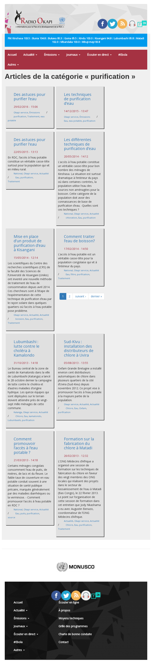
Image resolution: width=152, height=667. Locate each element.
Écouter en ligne (69, 602)
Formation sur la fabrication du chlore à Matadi (79, 443)
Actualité (29, 54)
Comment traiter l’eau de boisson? (79, 239)
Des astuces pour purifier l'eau (29, 142)
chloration (71, 217)
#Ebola (122, 54)
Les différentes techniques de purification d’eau (80, 144)
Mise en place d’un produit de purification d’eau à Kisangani (29, 243)
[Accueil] (41, 19)
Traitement (33, 116)
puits (23, 513)
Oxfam (82, 408)
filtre (73, 274)
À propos (64, 610)
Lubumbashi (14, 420)
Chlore (19, 416)
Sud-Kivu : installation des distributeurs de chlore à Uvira (78, 348)
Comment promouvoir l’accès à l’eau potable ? (26, 445)
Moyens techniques (71, 618)
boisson (19, 318)
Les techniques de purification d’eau (77, 99)
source (11, 517)
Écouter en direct (98, 54)
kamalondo (35, 416)
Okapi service (21, 112)
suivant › (80, 296)
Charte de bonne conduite (75, 634)
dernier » (96, 296)
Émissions (51, 54)
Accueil (12, 54)
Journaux (72, 54)
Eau (66, 120)
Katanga (18, 412)
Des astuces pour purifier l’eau (29, 97)
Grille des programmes (73, 626)
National (18, 173)
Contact (64, 642)
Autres (12, 64)
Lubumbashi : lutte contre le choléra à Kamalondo (26, 348)
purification (20, 116)
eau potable (75, 120)
